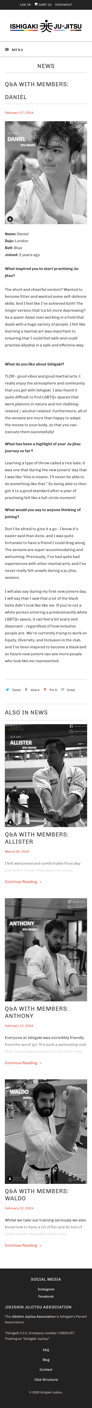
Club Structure (46, 1379)
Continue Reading (21, 881)
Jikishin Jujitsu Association (34, 1316)
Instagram (46, 1289)
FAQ (46, 1350)
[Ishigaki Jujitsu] (46, 27)
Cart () (45, 4)
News (46, 66)
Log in (25, 4)
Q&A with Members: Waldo (37, 1195)
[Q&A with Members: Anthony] (46, 949)
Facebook (46, 1296)
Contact (46, 1369)
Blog (46, 1360)
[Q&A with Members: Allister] (46, 775)
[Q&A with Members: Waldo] (46, 1131)
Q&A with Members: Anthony (37, 1012)
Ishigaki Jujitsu (51, 1392)
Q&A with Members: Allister (37, 838)
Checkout (63, 4)
